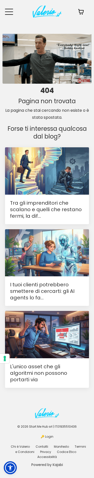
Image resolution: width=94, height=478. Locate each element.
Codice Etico (66, 452)
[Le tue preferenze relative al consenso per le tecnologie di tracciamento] (5, 358)
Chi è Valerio (20, 446)
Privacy (45, 452)
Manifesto (61, 446)
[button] (10, 467)
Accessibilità (47, 457)
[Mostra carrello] (81, 12)
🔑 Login (47, 436)
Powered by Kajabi (47, 464)
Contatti (42, 446)
